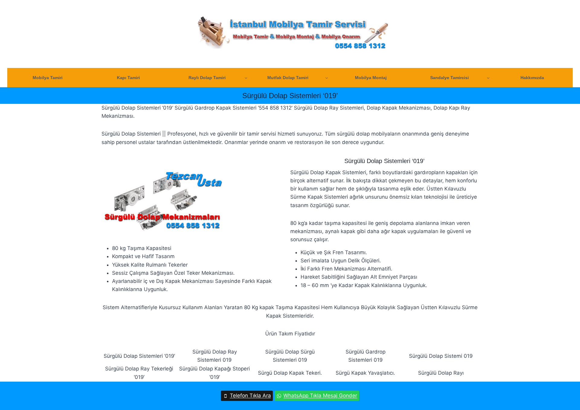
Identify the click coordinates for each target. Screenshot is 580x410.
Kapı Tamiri (128, 77)
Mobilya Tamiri (48, 77)
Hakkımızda (532, 77)
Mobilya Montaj (371, 77)
